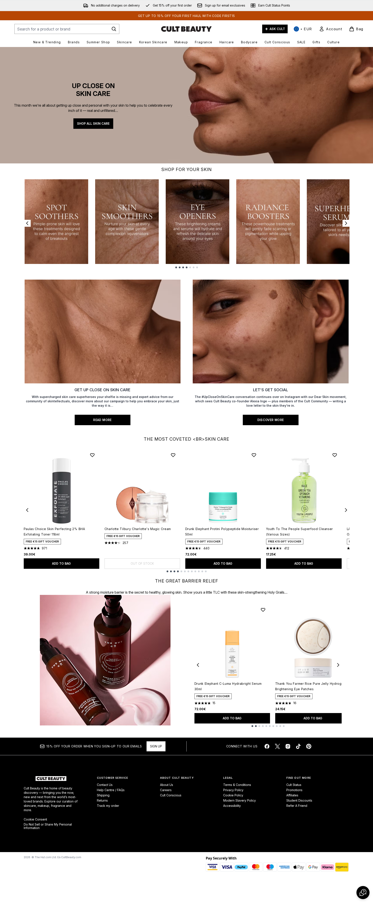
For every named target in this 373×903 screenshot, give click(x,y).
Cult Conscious (170, 795)
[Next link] (346, 223)
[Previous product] (197, 664)
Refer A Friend (296, 805)
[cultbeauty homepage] (186, 29)
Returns (102, 800)
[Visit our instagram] (288, 746)
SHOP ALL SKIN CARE (93, 123)
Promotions (294, 790)
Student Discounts (299, 800)
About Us (166, 785)
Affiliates (292, 795)
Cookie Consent (35, 819)
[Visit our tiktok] (298, 746)
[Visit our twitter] (277, 746)
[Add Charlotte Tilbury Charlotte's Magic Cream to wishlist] (173, 455)
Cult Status (293, 785)
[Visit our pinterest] (309, 746)
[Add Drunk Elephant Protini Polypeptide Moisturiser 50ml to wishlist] (254, 455)
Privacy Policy (233, 790)
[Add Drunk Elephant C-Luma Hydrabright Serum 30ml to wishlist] (263, 609)
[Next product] (338, 664)
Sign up (156, 746)
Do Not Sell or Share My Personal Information (48, 826)
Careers (166, 790)
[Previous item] (27, 510)
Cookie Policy (233, 795)
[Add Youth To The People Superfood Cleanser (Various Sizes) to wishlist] (334, 455)
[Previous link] (27, 223)
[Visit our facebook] (267, 746)
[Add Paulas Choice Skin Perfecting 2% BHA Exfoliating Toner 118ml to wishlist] (92, 455)
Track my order (108, 805)
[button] (363, 892)
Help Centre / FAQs (111, 790)
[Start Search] (113, 29)
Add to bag (61, 563)
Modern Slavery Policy (239, 800)
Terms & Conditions (237, 785)
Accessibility (232, 805)
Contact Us (105, 785)
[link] (330, 29)
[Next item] (346, 510)
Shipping (103, 795)
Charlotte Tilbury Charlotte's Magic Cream (138, 529)
